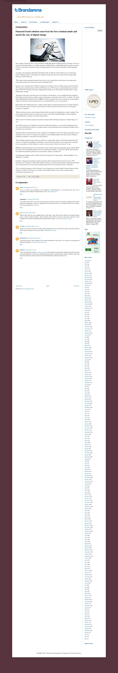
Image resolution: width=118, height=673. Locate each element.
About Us (23, 22)
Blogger (79, 653)
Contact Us (55, 22)
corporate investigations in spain (64, 218)
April (86, 269)
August (86, 260)
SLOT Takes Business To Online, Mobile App (97, 181)
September (87, 283)
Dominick (22, 250)
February (87, 273)
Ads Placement (44, 22)
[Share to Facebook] (37, 176)
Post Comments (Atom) (28, 289)
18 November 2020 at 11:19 (31, 226)
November (87, 279)
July (86, 263)
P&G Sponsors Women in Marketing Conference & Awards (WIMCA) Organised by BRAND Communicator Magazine (93, 163)
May (86, 267)
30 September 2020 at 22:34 (30, 187)
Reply (21, 194)
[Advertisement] (93, 60)
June (86, 265)
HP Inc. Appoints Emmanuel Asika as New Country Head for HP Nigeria (97, 213)
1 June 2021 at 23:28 (30, 250)
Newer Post (19, 286)
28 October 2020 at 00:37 (29, 213)
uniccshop (36, 205)
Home (16, 22)
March (86, 271)
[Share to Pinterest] (38, 176)
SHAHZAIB (23, 238)
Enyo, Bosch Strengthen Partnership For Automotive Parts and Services (97, 144)
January (86, 275)
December (87, 277)
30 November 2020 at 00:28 (33, 238)
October (87, 281)
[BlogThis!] (34, 176)
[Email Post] (29, 176)
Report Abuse (89, 643)
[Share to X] (35, 176)
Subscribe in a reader (90, 117)
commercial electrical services (39, 242)
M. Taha (22, 226)
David (21, 187)
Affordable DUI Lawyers (50, 230)
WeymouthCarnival (52, 191)
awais (21, 213)
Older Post (76, 286)
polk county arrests (39, 252)
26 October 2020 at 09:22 (33, 199)
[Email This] (32, 176)
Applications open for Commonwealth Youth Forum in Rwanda (97, 197)
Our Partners (33, 22)
